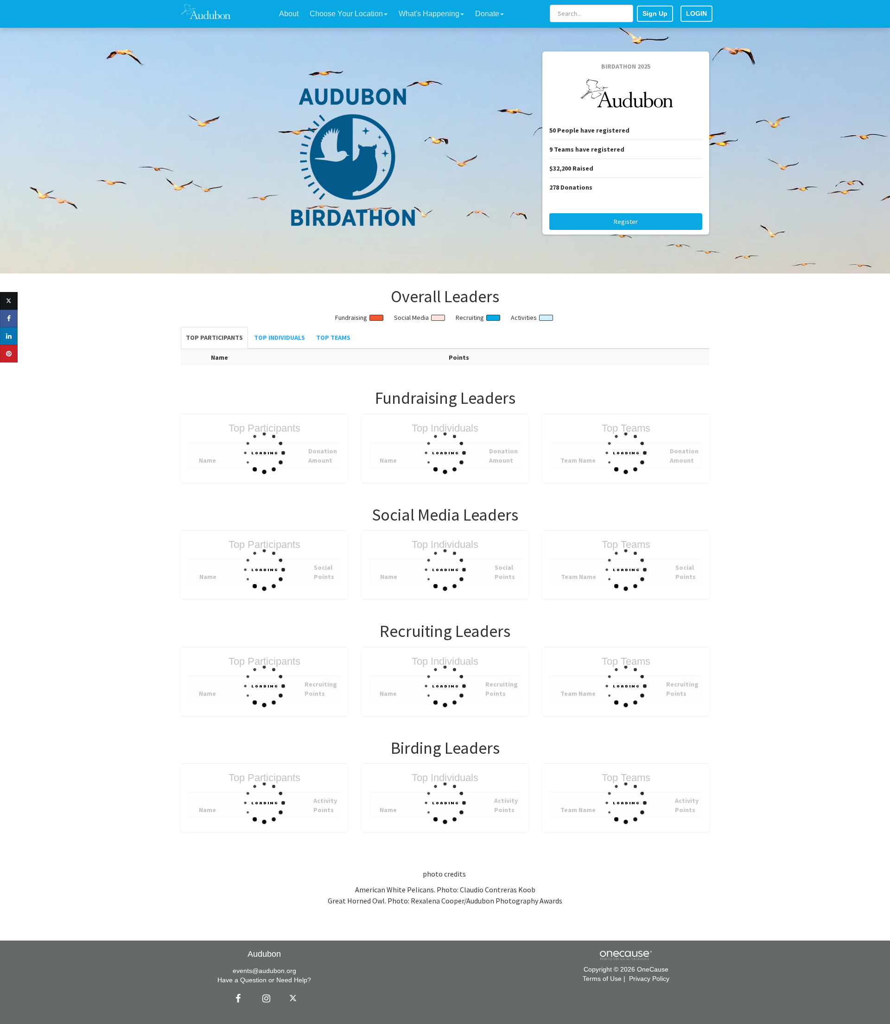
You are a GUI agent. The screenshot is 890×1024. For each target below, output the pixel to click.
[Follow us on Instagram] (263, 998)
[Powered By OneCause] (625, 954)
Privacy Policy (649, 978)
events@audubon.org (264, 970)
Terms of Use (602, 978)
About (289, 14)
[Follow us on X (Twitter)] (294, 998)
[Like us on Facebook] (237, 998)
